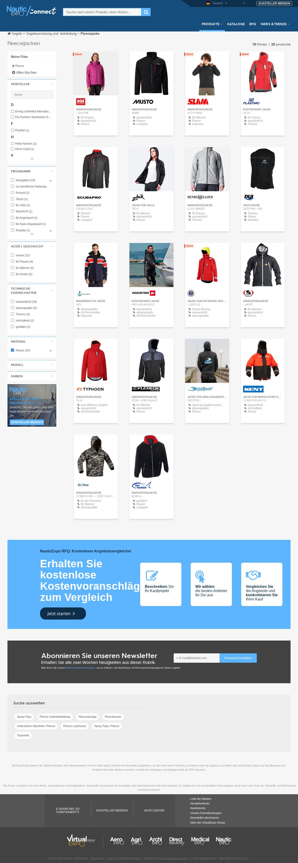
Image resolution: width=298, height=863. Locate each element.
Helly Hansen (26, 144)
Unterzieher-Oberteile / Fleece (36, 726)
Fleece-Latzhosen (74, 726)
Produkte (210, 24)
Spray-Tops (24, 716)
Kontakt (95, 59)
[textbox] (102, 12)
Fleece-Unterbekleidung (55, 716)
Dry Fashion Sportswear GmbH (34, 117)
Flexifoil (22, 130)
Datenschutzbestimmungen (80, 667)
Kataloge (236, 24)
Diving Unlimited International (34, 111)
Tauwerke (23, 735)
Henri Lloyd (24, 149)
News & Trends (274, 24)
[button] (32, 84)
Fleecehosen (113, 716)
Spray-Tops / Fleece (106, 726)
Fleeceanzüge (87, 716)
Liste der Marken (200, 799)
